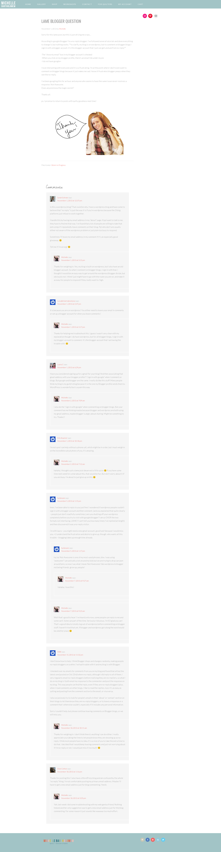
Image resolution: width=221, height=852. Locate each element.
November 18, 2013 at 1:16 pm (69, 772)
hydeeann (61, 498)
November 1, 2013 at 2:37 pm (69, 304)
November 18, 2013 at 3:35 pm (73, 798)
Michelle (64, 257)
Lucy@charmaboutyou (66, 301)
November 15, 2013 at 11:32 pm (70, 655)
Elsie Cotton (62, 769)
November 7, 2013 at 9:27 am (77, 581)
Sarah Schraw (62, 197)
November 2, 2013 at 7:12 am (73, 464)
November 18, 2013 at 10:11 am (74, 728)
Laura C (60, 364)
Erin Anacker (62, 438)
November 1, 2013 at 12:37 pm (69, 200)
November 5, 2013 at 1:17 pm (73, 551)
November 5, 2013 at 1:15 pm (69, 501)
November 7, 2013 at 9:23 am (73, 611)
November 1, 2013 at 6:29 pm (69, 367)
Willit (59, 652)
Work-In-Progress (58, 165)
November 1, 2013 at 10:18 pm (69, 441)
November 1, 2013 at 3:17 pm (73, 327)
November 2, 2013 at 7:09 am (73, 400)
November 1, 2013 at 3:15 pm (73, 260)
